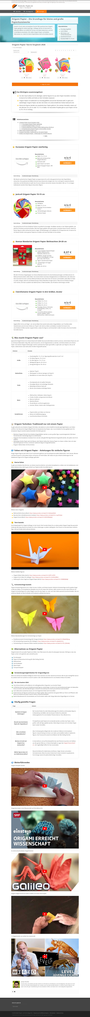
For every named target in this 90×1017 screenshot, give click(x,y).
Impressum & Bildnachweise (41, 1013)
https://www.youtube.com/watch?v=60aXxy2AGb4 (43, 513)
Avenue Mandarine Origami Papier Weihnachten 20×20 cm (37, 127)
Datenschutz (60, 1013)
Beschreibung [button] (17, 175)
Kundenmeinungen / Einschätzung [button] (30, 175)
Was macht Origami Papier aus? (28, 130)
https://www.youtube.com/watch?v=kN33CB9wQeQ (38, 517)
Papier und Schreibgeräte (16, 14)
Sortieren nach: (16, 50)
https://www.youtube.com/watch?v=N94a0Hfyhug (57, 639)
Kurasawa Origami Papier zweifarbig (31, 124)
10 (73, 50)
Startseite (15, 1006)
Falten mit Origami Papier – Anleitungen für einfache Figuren (35, 133)
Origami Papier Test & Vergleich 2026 (29, 122)
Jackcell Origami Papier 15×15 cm (30, 125)
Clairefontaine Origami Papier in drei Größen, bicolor (36, 129)
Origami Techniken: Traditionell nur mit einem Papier (33, 132)
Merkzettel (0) (33, 52)
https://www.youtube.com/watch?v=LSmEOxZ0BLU (45, 577)
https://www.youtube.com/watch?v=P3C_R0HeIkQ (57, 643)
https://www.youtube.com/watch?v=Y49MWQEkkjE (55, 579)
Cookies (24, 1)
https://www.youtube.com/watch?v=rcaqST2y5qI (49, 515)
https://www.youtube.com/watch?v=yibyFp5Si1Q (50, 641)
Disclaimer (52, 1013)
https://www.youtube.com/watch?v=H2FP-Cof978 (42, 575)
